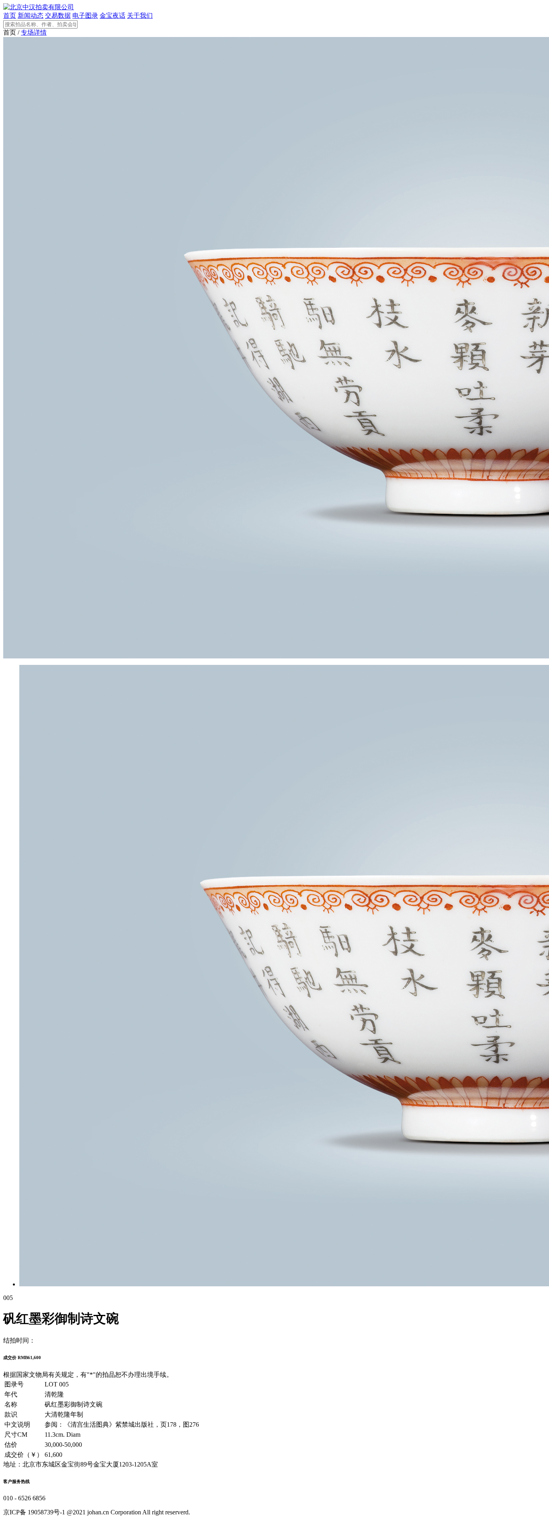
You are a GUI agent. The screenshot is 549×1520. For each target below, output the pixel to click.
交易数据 (58, 15)
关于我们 (140, 15)
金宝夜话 (112, 15)
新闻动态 (30, 15)
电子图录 (85, 15)
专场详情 (34, 32)
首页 (9, 15)
